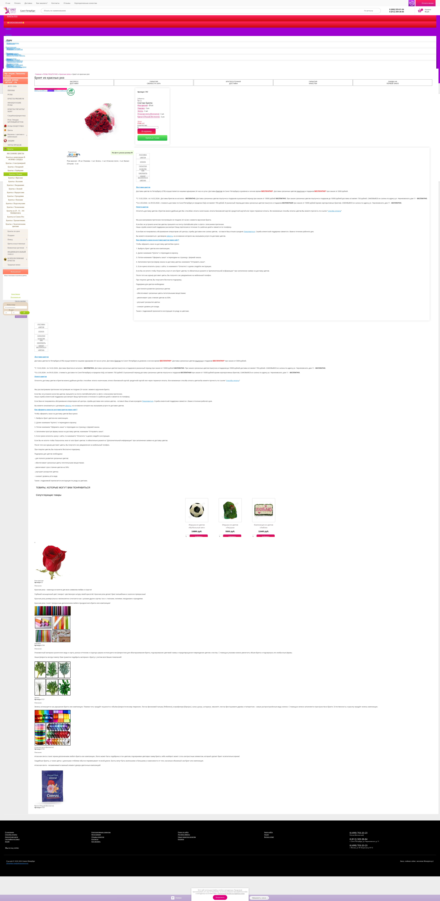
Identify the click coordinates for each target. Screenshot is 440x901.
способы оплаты (334, 211)
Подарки (11, 235)
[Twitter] (72, 154)
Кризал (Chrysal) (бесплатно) (149, 117)
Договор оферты (184, 835)
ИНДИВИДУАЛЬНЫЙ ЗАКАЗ (17, 253)
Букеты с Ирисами (15, 177)
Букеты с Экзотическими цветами (15, 225)
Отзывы (67, 3)
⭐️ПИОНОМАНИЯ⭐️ (15, 22)
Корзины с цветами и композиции (16, 135)
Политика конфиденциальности (17, 863)
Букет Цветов (15, 294)
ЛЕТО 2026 (12, 86)
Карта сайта (268, 832)
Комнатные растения (16, 247)
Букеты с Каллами (15, 181)
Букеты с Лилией (15, 188)
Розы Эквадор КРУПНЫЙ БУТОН (15, 120)
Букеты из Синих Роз (15, 216)
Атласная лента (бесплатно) (148, 114)
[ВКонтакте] (70, 154)
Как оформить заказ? (143, 173)
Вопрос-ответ (269, 837)
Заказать (426, 11)
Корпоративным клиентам (85, 3)
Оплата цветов (142, 207)
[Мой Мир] (77, 154)
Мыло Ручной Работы (16, 55)
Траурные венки (14, 264)
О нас (8, 3)
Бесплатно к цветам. (143, 179)
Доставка (28, 3)
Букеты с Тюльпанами (15, 207)
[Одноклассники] (74, 154)
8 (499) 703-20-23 (358, 832)
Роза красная (142, 105)
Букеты (9, 35)
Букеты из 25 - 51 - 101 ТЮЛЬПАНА (15, 211)
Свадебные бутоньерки (16, 67)
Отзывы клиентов (97, 837)
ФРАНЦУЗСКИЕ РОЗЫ (14, 103)
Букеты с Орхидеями (15, 196)
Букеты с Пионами (15, 199)
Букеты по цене (14, 231)
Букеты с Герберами (15, 170)
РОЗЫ (10, 94)
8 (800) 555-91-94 (396, 9)
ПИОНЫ (11, 90)
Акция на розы (13, 43)
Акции (266, 835)
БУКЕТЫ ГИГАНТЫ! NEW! (16, 110)
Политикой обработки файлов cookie (231, 894)
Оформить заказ (259, 898)
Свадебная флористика (17, 115)
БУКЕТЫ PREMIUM (16, 98)
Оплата (17, 3)
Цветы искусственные (16, 243)
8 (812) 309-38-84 (396, 12)
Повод (10, 239)
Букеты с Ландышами (15, 185)
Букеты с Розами (15, 174)
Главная (38, 74)
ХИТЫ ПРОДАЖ (14, 145)
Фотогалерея (96, 835)
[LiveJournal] (79, 154)
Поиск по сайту (183, 832)
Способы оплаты (11, 835)
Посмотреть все (16, 297)
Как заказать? (41, 3)
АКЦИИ (11, 140)
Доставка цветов (143, 156)
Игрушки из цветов (15, 49)
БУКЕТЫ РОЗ (12, 16)
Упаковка (141, 108)
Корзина (181, 839)
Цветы (8, 28)
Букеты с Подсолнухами (15, 203)
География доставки (12, 839)
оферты (170, 236)
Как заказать (95, 842)
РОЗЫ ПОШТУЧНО (16, 126)
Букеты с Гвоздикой (15, 166)
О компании (9, 832)
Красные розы (65, 74)
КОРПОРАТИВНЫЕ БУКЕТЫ (16, 259)
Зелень (140, 111)
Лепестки (10, 66)
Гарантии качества (143, 167)
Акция (7, 842)
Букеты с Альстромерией (15, 163)
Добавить (198, 536)
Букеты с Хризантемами (15, 220)
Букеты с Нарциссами (15, 192)
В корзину (147, 131)
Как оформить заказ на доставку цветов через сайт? (157, 240)
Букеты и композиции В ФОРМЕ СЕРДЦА (15, 158)
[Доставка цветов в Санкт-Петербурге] (9, 10)
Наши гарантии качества (187, 837)
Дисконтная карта (11, 837)
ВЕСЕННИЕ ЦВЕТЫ (15, 153)
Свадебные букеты (14, 62)
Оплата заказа (427, 3)
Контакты (55, 3)
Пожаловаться (249, 231)
